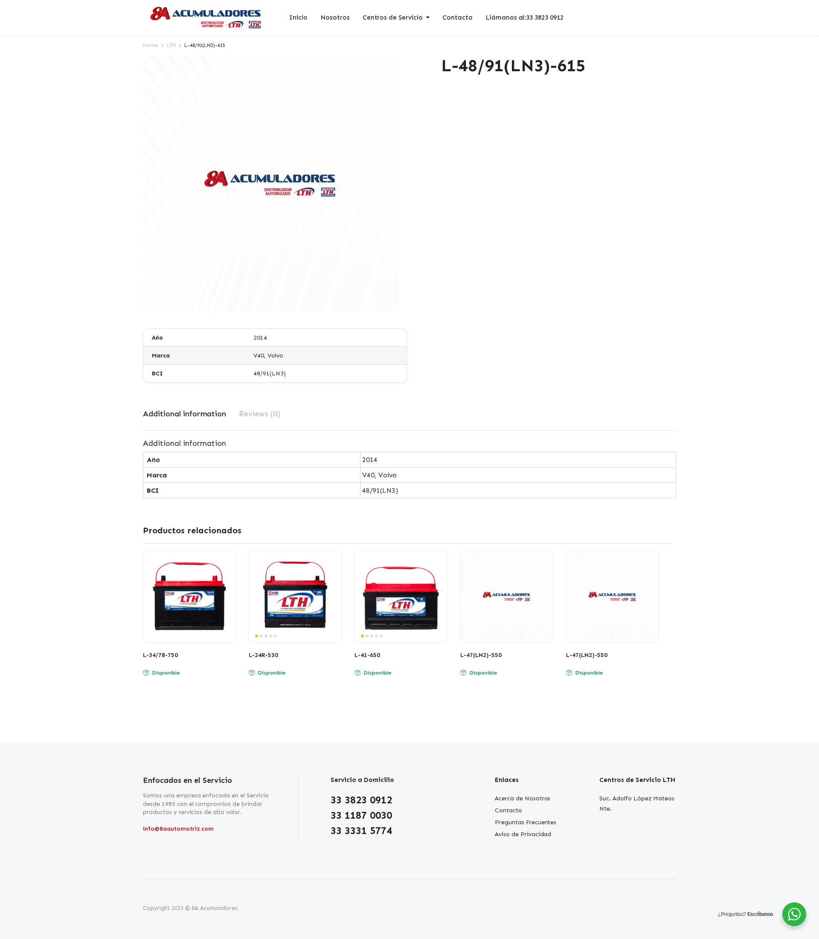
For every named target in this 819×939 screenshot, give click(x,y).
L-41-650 (367, 655)
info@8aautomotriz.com (178, 828)
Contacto (457, 17)
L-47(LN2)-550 (481, 655)
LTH (171, 45)
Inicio (298, 17)
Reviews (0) (259, 414)
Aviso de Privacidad (523, 834)
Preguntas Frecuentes (525, 822)
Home (150, 45)
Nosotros (335, 17)
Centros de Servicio (393, 17)
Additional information (184, 414)
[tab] (184, 414)
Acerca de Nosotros (522, 798)
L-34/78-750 (160, 655)
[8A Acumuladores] (206, 17)
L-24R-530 (263, 655)
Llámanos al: (524, 17)
